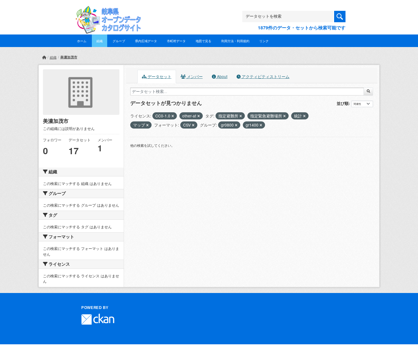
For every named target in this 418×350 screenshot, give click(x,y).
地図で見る (203, 40)
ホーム (81, 40)
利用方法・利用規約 (235, 40)
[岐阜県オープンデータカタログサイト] (107, 10)
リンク (264, 40)
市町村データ (176, 40)
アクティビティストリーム (265, 76)
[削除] (172, 116)
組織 (99, 40)
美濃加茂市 (68, 57)
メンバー (194, 76)
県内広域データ (146, 40)
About (221, 76)
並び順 (343, 103)
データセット (158, 76)
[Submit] (368, 91)
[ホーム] (44, 57)
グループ (119, 40)
